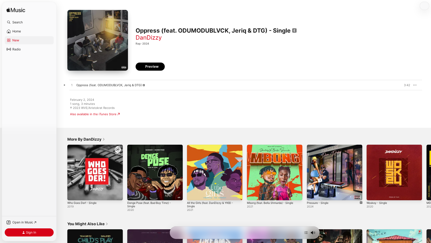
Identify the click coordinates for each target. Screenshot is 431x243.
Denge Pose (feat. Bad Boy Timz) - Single (151, 148)
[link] (86, 139)
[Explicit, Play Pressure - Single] (312, 194)
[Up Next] (306, 233)
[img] (16, 10)
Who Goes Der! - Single (83, 146)
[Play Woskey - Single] (372, 194)
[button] (29, 22)
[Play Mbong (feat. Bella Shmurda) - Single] (252, 194)
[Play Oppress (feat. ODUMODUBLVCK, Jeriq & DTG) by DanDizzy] (71, 85)
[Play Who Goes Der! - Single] (73, 194)
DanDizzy (149, 37)
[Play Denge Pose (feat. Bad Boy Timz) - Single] (133, 194)
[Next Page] (426, 172)
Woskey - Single (378, 146)
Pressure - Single (319, 146)
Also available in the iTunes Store (93, 114)
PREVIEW (405, 85)
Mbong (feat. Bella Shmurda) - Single (273, 146)
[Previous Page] (63, 172)
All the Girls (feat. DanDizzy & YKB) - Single (212, 148)
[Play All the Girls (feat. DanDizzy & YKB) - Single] (192, 194)
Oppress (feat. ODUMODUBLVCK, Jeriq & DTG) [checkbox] (109, 85)
